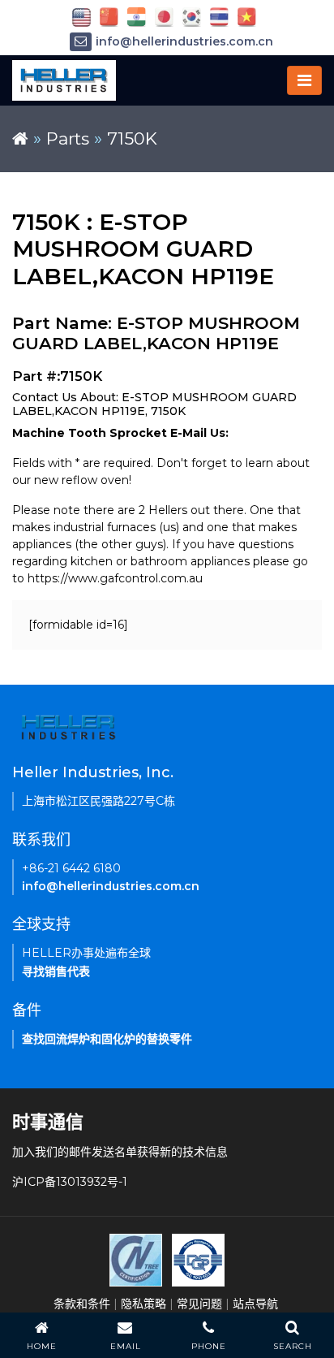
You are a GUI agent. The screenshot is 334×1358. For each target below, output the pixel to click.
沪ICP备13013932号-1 (69, 1181)
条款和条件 (82, 1303)
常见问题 (199, 1303)
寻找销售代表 (56, 971)
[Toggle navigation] (304, 80)
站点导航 (255, 1303)
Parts (67, 138)
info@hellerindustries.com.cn (184, 41)
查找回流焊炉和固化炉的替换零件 (107, 1038)
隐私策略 (143, 1303)
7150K (132, 138)
